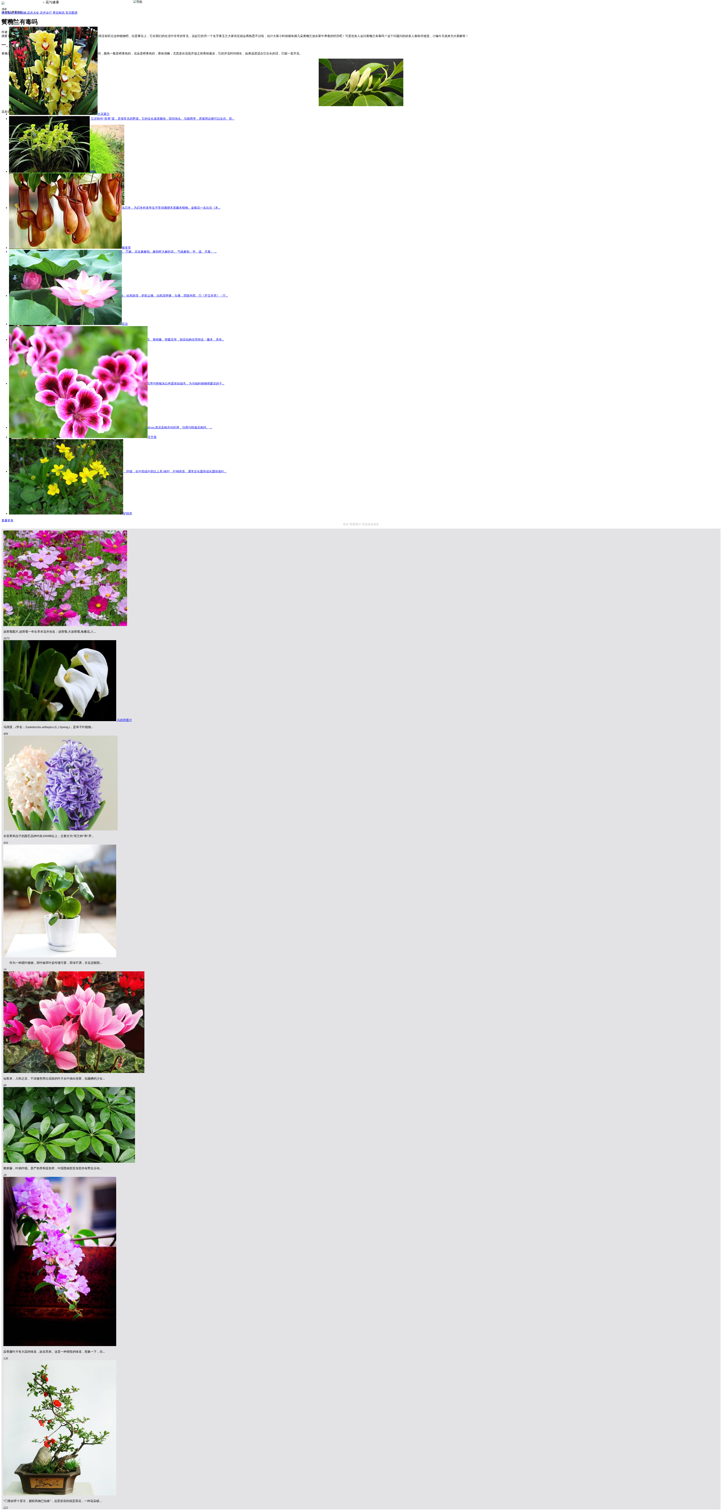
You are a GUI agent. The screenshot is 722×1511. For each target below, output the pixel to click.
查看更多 (8, 520)
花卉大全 (33, 12)
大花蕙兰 (104, 114)
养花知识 (8, 12)
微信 (716, 1504)
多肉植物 (20, 12)
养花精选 (59, 12)
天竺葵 (152, 437)
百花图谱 (71, 12)
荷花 (125, 324)
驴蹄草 (127, 513)
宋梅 (93, 171)
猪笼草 (126, 247)
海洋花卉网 (33, 2)
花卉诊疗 (46, 12)
